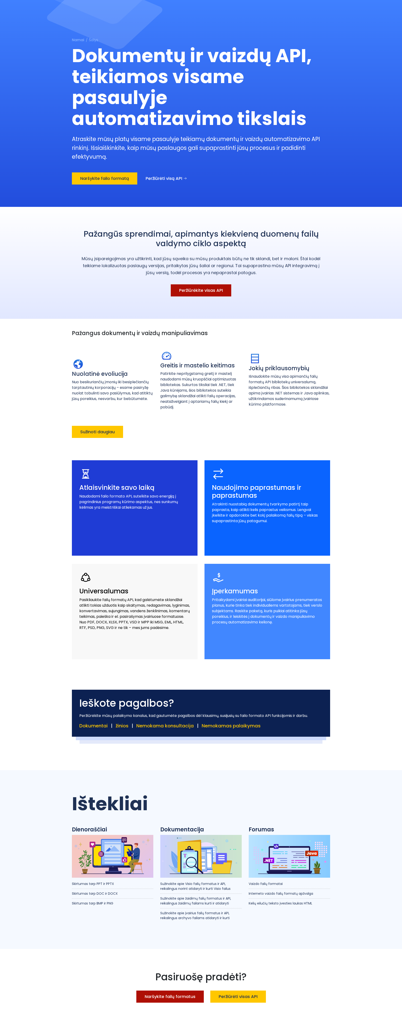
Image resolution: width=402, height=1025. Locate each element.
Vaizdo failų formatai (266, 883)
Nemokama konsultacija (165, 726)
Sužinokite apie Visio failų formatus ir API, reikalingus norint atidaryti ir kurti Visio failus (195, 886)
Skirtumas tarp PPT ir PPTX (93, 883)
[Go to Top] (393, 1016)
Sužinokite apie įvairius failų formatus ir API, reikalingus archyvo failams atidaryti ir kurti (195, 915)
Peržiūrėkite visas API (201, 290)
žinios (122, 726)
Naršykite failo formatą (104, 178)
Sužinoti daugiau (97, 432)
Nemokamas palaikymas (231, 726)
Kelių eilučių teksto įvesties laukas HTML (280, 903)
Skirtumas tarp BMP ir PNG (92, 903)
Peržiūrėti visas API (238, 996)
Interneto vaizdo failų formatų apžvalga (281, 893)
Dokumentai (93, 726)
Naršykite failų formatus (170, 996)
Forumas (261, 829)
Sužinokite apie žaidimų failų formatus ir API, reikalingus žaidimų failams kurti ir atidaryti (195, 901)
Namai (78, 40)
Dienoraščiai (89, 829)
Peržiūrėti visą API (164, 178)
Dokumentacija (182, 829)
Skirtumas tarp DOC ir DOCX (95, 893)
